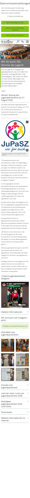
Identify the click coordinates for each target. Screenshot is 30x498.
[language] (22, 42)
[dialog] (15, 19)
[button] (15, 136)
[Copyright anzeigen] (28, 57)
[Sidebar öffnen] (27, 42)
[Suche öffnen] (18, 42)
